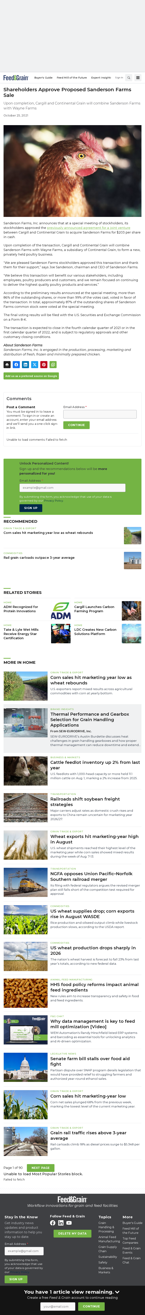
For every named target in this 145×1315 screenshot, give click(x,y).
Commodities (13, 553)
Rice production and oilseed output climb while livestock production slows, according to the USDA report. (94, 925)
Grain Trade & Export (20, 528)
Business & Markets (65, 757)
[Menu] (137, 77)
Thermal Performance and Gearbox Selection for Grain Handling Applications (89, 720)
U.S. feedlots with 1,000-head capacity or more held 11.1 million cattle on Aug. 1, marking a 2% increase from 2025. (93, 776)
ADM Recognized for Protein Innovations (21, 609)
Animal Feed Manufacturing (71, 979)
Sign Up (30, 508)
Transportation (63, 794)
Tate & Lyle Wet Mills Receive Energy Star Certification (21, 634)
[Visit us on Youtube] (69, 1223)
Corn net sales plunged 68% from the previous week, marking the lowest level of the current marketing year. (92, 1104)
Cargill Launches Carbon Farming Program (94, 609)
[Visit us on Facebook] (52, 1223)
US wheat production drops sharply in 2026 (93, 950)
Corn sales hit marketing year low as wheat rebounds (48, 533)
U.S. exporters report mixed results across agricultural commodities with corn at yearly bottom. (91, 691)
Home (7, 602)
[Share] (16, 364)
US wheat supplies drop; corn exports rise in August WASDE (92, 914)
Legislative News (63, 1053)
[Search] (128, 77)
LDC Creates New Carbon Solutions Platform (95, 632)
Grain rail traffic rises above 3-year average (88, 1135)
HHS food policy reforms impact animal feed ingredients (94, 987)
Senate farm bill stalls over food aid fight (90, 1061)
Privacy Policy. (53, 500)
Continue (91, 1306)
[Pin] (43, 364)
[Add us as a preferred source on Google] (53, 364)
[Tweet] (34, 364)
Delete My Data (72, 1233)
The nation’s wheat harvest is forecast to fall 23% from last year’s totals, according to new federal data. (94, 961)
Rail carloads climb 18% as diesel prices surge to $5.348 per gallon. (95, 1146)
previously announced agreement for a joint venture (88, 228)
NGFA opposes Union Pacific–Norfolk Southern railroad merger (91, 876)
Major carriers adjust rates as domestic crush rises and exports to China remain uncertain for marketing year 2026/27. (91, 815)
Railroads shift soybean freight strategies (85, 801)
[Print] (7, 364)
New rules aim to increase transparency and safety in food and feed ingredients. (94, 998)
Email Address (75, 407)
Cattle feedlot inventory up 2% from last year (95, 765)
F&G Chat (57, 1016)
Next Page (41, 1168)
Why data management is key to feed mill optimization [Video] (92, 1024)
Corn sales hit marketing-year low (88, 1096)
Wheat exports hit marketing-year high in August (94, 839)
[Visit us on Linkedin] (60, 1223)
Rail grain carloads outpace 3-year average (39, 557)
